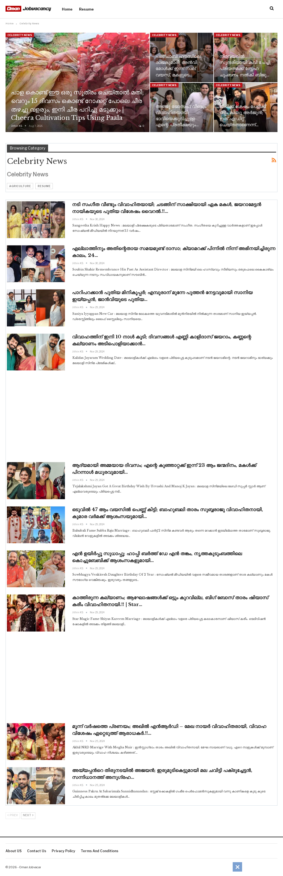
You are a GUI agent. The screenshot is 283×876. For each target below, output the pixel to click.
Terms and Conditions (99, 851)
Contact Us (36, 851)
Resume (86, 9)
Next (27, 815)
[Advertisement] (141, 416)
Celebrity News (19, 35)
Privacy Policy (63, 851)
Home (67, 9)
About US (14, 851)
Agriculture (20, 186)
